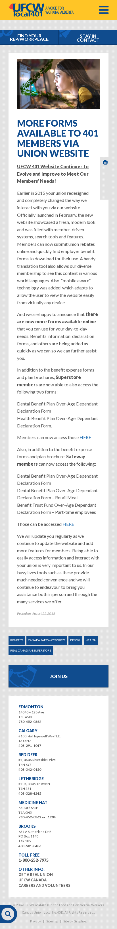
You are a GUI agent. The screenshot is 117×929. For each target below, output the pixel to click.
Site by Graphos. (75, 921)
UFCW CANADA (32, 880)
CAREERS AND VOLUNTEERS (44, 885)
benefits (16, 640)
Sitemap (52, 921)
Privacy (35, 921)
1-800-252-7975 (33, 860)
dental (75, 640)
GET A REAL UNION (35, 874)
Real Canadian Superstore (30, 650)
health (90, 640)
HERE (85, 437)
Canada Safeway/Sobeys (46, 640)
